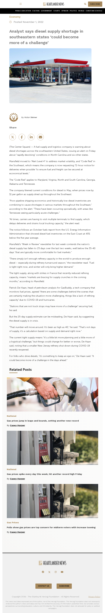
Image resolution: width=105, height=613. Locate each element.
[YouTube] (62, 572)
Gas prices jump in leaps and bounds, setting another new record (43, 420)
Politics (73, 11)
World (81, 11)
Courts (56, 11)
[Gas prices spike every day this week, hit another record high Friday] (52, 448)
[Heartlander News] (53, 4)
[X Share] (12, 138)
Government (46, 11)
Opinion (64, 11)
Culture (36, 11)
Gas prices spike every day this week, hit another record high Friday (44, 474)
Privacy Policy (94, 597)
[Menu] (21, 4)
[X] (49, 572)
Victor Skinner (30, 117)
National (11, 416)
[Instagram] (56, 572)
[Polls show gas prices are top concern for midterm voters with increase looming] (52, 501)
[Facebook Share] (22, 138)
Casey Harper (17, 425)
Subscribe (95, 4)
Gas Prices (13, 522)
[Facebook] (43, 572)
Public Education (23, 11)
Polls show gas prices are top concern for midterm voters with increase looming (51, 527)
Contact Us (43, 586)
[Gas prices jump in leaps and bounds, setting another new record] (52, 394)
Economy (15, 16)
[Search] (85, 4)
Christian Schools (94, 11)
